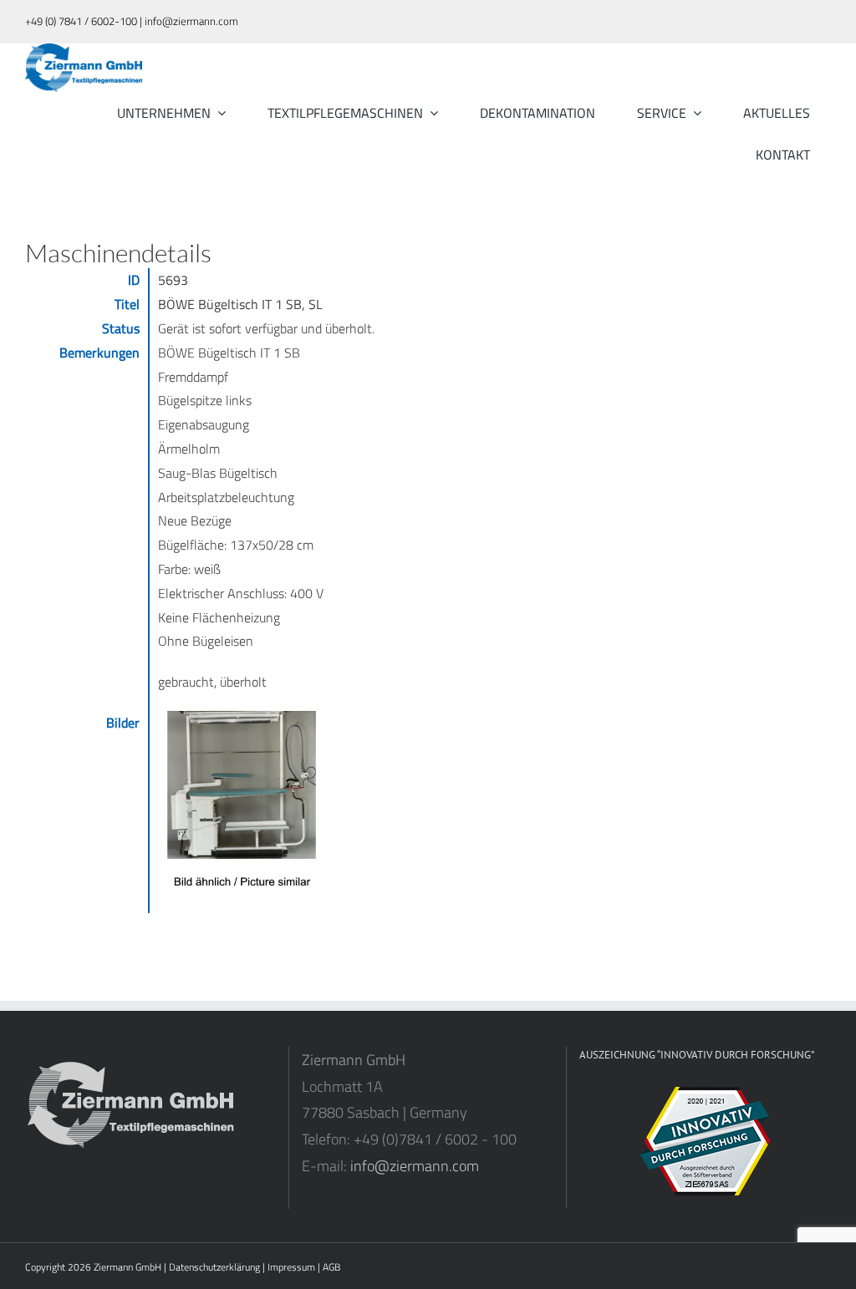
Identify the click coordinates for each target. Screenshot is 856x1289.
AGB (331, 1267)
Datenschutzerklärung (214, 1267)
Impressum (291, 1267)
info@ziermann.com (414, 1166)
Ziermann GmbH (127, 1267)
